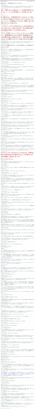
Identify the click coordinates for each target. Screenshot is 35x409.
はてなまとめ (4, 1)
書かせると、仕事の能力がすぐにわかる (11, 3)
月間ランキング (32, 1)
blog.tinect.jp (9, 256)
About (28, 1)
